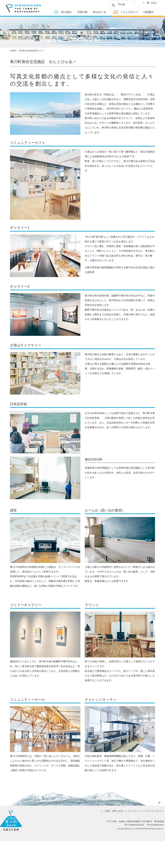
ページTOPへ (159, 803)
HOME (13, 51)
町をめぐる (99, 12)
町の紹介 (67, 12)
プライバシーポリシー (154, 811)
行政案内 (148, 12)
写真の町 (82, 12)
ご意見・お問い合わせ (113, 811)
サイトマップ (134, 811)
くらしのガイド (129, 12)
